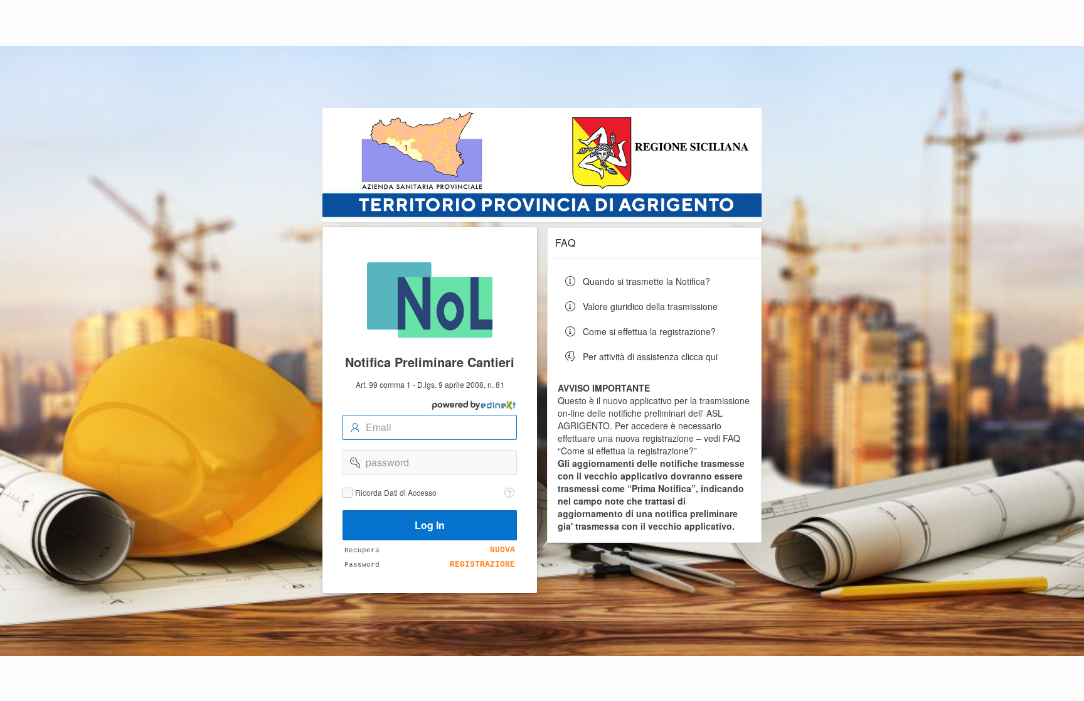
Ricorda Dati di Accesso (396, 493)
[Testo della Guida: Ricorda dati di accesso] (509, 492)
